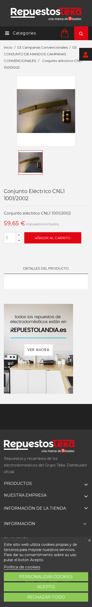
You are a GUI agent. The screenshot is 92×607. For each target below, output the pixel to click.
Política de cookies (22, 567)
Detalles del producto (46, 268)
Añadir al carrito (53, 238)
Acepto (46, 586)
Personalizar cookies (46, 576)
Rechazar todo (46, 597)
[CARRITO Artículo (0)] (65, 33)
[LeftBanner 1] (38, 349)
